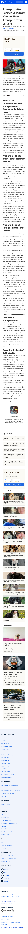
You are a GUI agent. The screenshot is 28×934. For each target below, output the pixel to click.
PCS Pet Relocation (6, 746)
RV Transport (5, 757)
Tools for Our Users (6, 845)
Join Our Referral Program (8, 858)
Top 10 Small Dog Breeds (13, 643)
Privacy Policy (5, 919)
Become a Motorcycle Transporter (10, 790)
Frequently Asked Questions (9, 823)
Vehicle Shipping (5, 749)
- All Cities (4, 741)
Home (4, 28)
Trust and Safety (6, 820)
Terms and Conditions (7, 916)
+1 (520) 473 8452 (14, 896)
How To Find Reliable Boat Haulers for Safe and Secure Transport (13, 674)
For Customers (9, 28)
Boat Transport (5, 766)
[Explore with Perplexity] (8, 910)
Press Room (4, 829)
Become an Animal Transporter (10, 785)
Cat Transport (5, 743)
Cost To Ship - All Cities (7, 774)
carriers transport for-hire (9, 134)
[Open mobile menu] (26, 2)
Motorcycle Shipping (7, 755)
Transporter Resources (7, 793)
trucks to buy (10, 305)
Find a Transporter (6, 777)
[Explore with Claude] (13, 910)
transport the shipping (12, 132)
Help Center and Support (8, 831)
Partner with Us (5, 861)
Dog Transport (5, 760)
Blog (2, 842)
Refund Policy (5, 834)
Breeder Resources (6, 807)
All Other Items (5, 771)
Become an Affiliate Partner (9, 856)
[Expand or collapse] (24, 96)
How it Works (5, 817)
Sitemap (3, 848)
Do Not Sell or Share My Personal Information (10, 923)
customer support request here (14, 894)
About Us (4, 815)
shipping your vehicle (9, 254)
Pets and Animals (6, 738)
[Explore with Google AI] (5, 910)
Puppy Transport (6, 804)
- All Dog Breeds (5, 763)
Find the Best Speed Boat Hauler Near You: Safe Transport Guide (13, 707)
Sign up (3, 796)
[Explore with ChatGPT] (2, 910)
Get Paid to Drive (6, 788)
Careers (3, 826)
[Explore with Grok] (10, 910)
